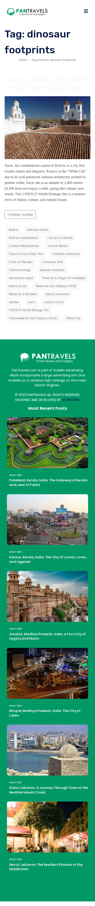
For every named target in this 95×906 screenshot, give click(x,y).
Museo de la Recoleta (22, 294)
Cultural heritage (20, 270)
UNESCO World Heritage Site (29, 310)
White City (73, 318)
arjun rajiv (15, 475)
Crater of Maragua (21, 262)
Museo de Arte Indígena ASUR (56, 286)
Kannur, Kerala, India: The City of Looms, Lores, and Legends (48, 559)
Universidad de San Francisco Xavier (33, 318)
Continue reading (20, 214)
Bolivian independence (23, 238)
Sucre (31, 302)
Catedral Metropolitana (24, 246)
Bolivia (13, 229)
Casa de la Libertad (60, 238)
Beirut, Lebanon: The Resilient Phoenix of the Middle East (46, 867)
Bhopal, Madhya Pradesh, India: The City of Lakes (44, 713)
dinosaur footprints (52, 270)
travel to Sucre (54, 302)
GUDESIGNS (71, 400)
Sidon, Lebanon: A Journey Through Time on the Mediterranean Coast (48, 790)
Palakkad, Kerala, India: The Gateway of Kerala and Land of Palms (48, 482)
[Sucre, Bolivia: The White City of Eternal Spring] (47, 127)
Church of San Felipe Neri (26, 254)
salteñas (14, 302)
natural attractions (57, 294)
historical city (18, 286)
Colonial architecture (66, 254)
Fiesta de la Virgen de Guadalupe (63, 278)
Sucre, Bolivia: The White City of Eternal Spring (47, 83)
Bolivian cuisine (37, 229)
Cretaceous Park (52, 262)
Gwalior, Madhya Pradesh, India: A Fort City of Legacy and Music (47, 636)
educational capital (21, 278)
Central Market (58, 246)
